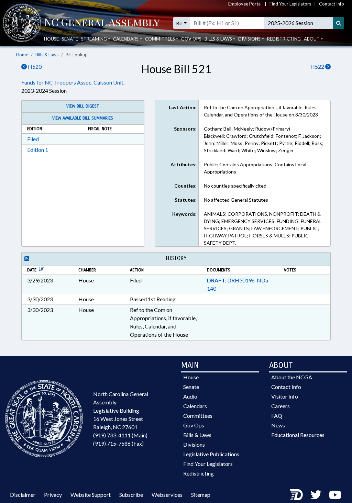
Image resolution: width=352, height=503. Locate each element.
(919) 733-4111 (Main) (120, 435)
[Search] (338, 23)
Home (22, 54)
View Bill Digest (82, 106)
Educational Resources (297, 435)
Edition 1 (37, 149)
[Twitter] (316, 494)
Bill (179, 23)
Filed (33, 139)
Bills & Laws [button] (218, 39)
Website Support (90, 494)
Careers (280, 406)
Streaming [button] (94, 39)
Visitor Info (284, 396)
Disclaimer (22, 494)
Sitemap (200, 494)
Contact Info (331, 4)
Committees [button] (160, 39)
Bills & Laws (46, 54)
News (278, 425)
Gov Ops (191, 39)
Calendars (195, 406)
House (51, 39)
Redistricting (284, 39)
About (312, 39)
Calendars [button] (126, 39)
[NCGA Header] (102, 23)
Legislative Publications (211, 454)
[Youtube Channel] (335, 494)
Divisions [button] (249, 39)
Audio (190, 396)
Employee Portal (245, 4)
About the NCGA (291, 377)
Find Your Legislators (290, 4)
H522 (317, 66)
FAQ (276, 415)
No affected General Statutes (236, 200)
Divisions (194, 444)
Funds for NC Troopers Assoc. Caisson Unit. (72, 82)
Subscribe (131, 494)
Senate (70, 39)
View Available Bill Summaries (82, 118)
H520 (34, 66)
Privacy (53, 494)
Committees (197, 415)
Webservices (167, 494)
